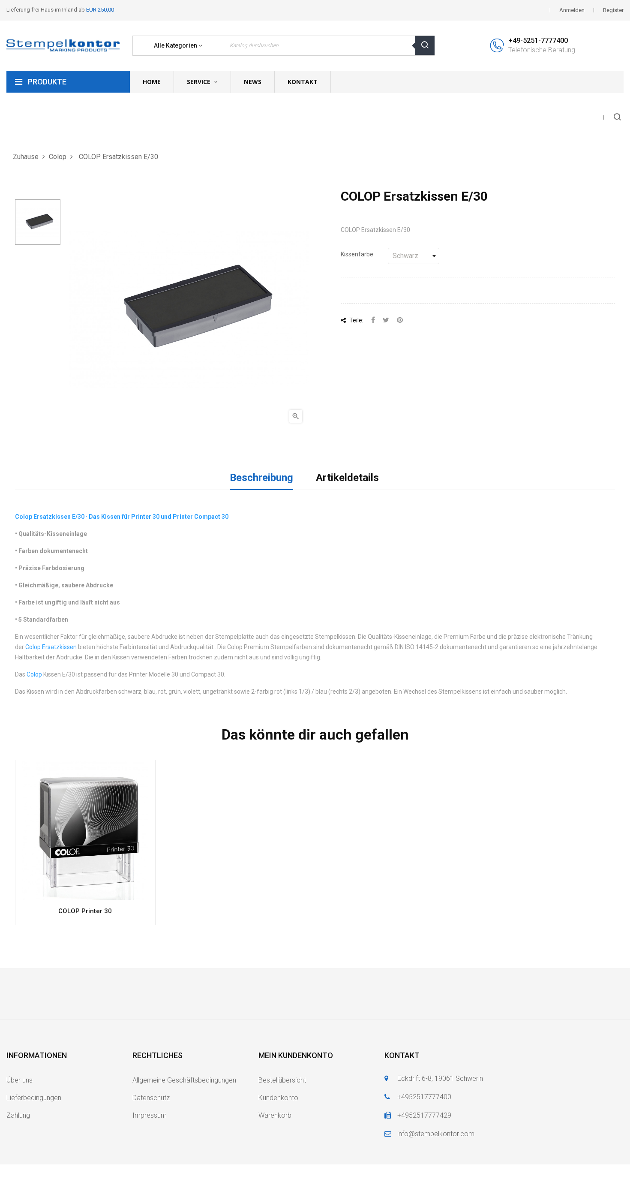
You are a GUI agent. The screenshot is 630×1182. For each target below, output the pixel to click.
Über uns (19, 1080)
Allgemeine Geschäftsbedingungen (184, 1080)
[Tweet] (386, 320)
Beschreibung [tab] (261, 478)
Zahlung (18, 1115)
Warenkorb (274, 1115)
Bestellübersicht (282, 1080)
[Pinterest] (400, 320)
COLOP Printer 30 (85, 911)
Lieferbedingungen (33, 1098)
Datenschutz (151, 1098)
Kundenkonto (278, 1098)
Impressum (149, 1115)
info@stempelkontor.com (435, 1134)
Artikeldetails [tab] (347, 478)
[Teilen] (373, 320)
